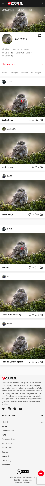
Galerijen (14, 73)
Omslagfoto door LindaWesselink (16, 10)
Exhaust (6, 267)
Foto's (4, 73)
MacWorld (6, 456)
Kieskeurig (6, 426)
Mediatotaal (7, 448)
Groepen (24, 73)
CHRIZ (9, 82)
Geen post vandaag (11, 314)
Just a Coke (7, 120)
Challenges (36, 73)
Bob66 (9, 176)
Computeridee (8, 431)
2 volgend (25, 49)
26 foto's (5, 49)
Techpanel (6, 465)
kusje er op (7, 167)
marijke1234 (11, 129)
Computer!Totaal (8, 439)
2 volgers (15, 49)
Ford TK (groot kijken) (12, 362)
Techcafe (5, 452)
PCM (4, 435)
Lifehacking (6, 460)
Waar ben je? (8, 214)
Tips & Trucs (7, 443)
